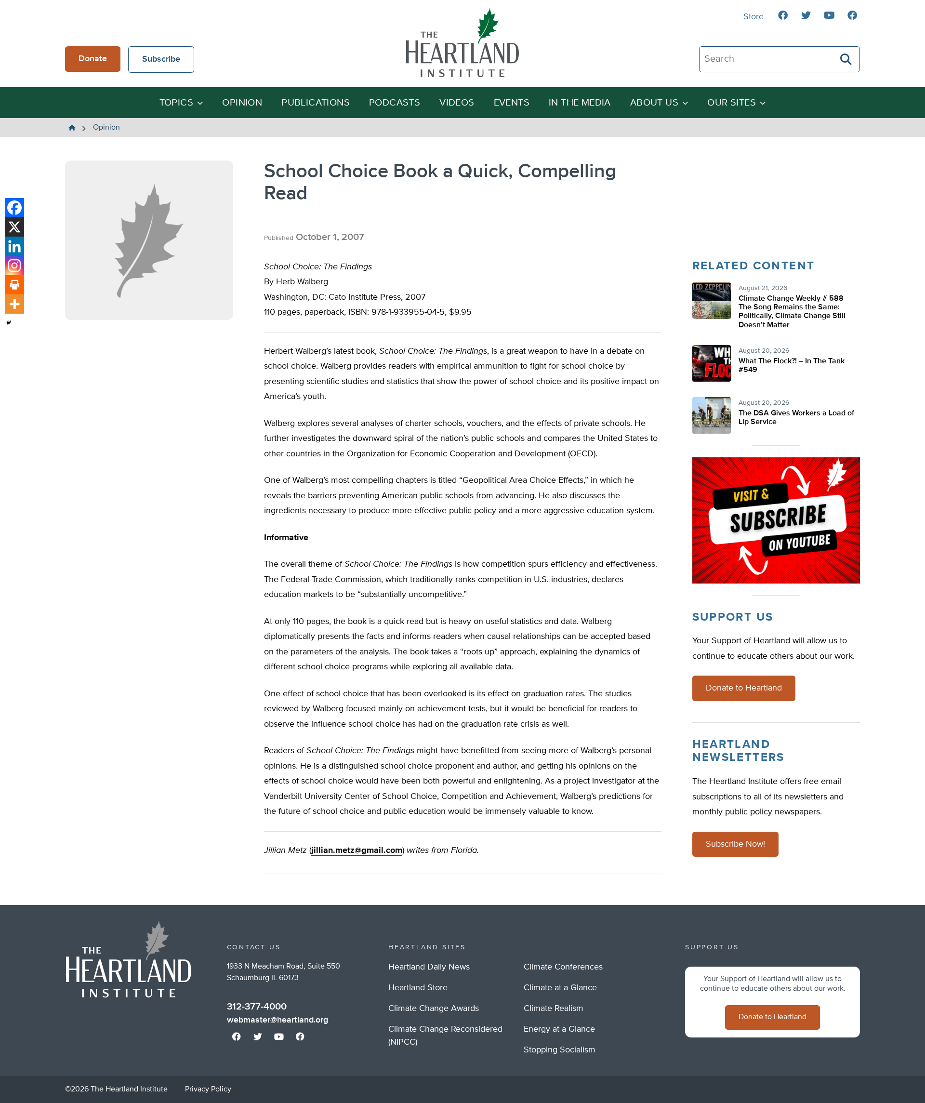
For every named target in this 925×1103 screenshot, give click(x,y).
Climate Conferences (563, 967)
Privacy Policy (208, 1089)
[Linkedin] (14, 246)
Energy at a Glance (559, 1029)
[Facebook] (14, 207)
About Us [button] (654, 103)
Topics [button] (176, 103)
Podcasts (394, 103)
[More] (14, 304)
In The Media (580, 103)
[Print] (14, 284)
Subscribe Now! (735, 844)
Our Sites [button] (731, 103)
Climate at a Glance (560, 987)
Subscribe (161, 59)
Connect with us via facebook (783, 15)
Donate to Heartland (744, 688)
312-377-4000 (257, 1006)
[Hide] (9, 323)
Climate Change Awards (433, 1008)
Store (753, 17)
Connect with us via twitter (806, 15)
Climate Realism (553, 1008)
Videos (456, 103)
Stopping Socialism (559, 1050)
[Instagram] (14, 265)
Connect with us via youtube (829, 15)
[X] (14, 227)
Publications (315, 103)
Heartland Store (418, 987)
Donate (93, 58)
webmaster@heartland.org (277, 1020)
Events (511, 103)
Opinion (242, 103)
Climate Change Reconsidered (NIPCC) (445, 1036)
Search (846, 59)
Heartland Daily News (429, 967)
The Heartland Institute (462, 42)
